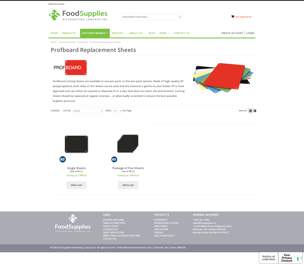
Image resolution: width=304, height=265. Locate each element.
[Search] (180, 17)
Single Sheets (76, 168)
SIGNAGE (158, 232)
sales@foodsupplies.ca (204, 222)
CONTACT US (109, 238)
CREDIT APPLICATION (113, 232)
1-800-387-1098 (201, 219)
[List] (255, 110)
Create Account (232, 33)
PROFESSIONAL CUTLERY (166, 222)
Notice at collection (268, 258)
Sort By (66, 110)
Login (250, 33)
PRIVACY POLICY (111, 226)
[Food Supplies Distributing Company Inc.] (79, 17)
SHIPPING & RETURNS (113, 219)
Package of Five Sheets (128, 168)
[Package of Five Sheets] (128, 146)
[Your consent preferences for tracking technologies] (297, 258)
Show (108, 110)
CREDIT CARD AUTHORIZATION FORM (121, 235)
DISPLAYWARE (161, 229)
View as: (243, 110)
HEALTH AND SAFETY (164, 235)
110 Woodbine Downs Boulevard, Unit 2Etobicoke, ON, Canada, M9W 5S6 (212, 228)
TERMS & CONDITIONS (114, 222)
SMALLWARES (161, 226)
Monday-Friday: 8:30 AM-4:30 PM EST (211, 232)
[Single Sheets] (76, 146)
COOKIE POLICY (110, 229)
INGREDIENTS (161, 219)
